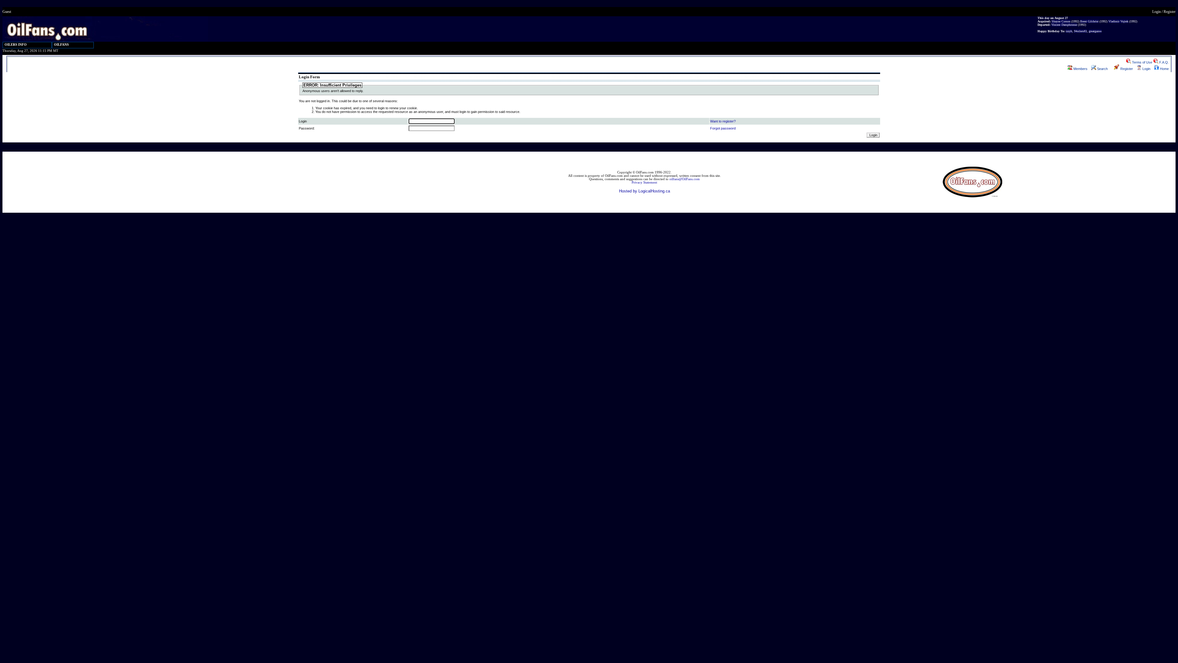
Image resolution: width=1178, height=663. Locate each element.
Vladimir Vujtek (1118, 21)
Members (1080, 69)
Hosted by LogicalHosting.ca (644, 191)
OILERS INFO (16, 44)
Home (1164, 69)
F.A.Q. (1163, 62)
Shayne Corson (1061, 21)
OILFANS (61, 44)
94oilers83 (1080, 31)
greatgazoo (1095, 31)
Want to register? (723, 121)
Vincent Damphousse (1064, 24)
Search (1102, 69)
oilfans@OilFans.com (684, 179)
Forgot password (723, 128)
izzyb (1069, 31)
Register (1170, 12)
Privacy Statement (644, 182)
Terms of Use (1141, 62)
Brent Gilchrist (1089, 21)
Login (1156, 12)
